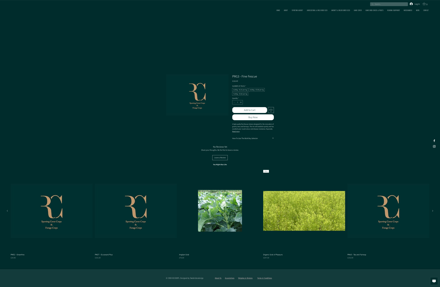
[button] (426, 3)
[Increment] (241, 102)
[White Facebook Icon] (434, 140)
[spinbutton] (237, 102)
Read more (236, 131)
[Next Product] (432, 210)
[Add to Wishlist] (271, 110)
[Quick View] (52, 211)
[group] (220, 214)
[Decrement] (234, 102)
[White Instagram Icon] (434, 146)
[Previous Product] (7, 210)
